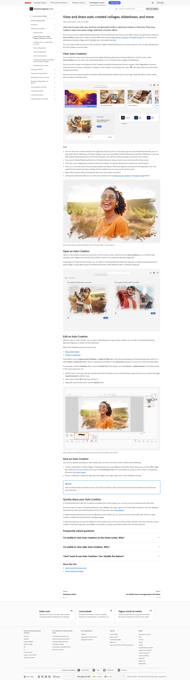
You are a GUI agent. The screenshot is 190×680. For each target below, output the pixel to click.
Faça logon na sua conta (144, 634)
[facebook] (39, 677)
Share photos (119, 510)
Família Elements (28, 652)
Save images (81, 472)
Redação (141, 645)
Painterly (124, 37)
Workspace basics (38, 32)
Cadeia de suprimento (144, 653)
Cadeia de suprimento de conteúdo (60, 639)
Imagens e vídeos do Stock (30, 655)
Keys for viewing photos (39, 56)
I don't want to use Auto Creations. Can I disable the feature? (93, 556)
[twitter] (46, 677)
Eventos (140, 642)
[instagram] (42, 677)
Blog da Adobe (142, 663)
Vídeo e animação (28, 644)
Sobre (140, 637)
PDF (25, 647)
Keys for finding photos (39, 52)
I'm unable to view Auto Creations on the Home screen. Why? (93, 537)
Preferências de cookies (131, 676)
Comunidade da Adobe (115, 639)
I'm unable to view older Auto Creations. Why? (86, 546)
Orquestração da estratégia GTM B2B (61, 647)
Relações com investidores (145, 650)
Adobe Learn (113, 642)
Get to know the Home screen (76, 568)
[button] (152, 2)
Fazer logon (160, 3)
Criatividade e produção (58, 644)
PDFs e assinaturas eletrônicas (59, 3)
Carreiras (141, 639)
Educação (83, 634)
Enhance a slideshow (72, 355)
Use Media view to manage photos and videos (43, 43)
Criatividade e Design (39, 3)
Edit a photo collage (72, 352)
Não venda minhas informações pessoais (148, 676)
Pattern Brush (116, 37)
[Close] (123, 676)
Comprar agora (114, 3)
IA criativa (26, 636)
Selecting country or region (40, 65)
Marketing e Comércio (78, 3)
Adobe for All (142, 661)
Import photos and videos (74, 571)
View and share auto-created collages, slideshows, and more (42, 37)
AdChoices (163, 676)
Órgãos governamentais (87, 639)
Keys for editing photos (39, 48)
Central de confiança (144, 655)
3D (24, 649)
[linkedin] (49, 677)
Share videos (99, 517)
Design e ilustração (28, 641)
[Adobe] (28, 2)
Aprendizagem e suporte (97, 3)
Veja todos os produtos (29, 657)
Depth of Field (137, 37)
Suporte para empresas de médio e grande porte (121, 645)
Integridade (141, 658)
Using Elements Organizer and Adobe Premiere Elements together (43, 60)
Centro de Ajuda (114, 634)
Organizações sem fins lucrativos (89, 637)
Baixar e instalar (114, 637)
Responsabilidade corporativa (146, 647)
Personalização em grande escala (60, 636)
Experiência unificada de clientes (60, 641)
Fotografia (26, 639)
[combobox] (128, 9)
